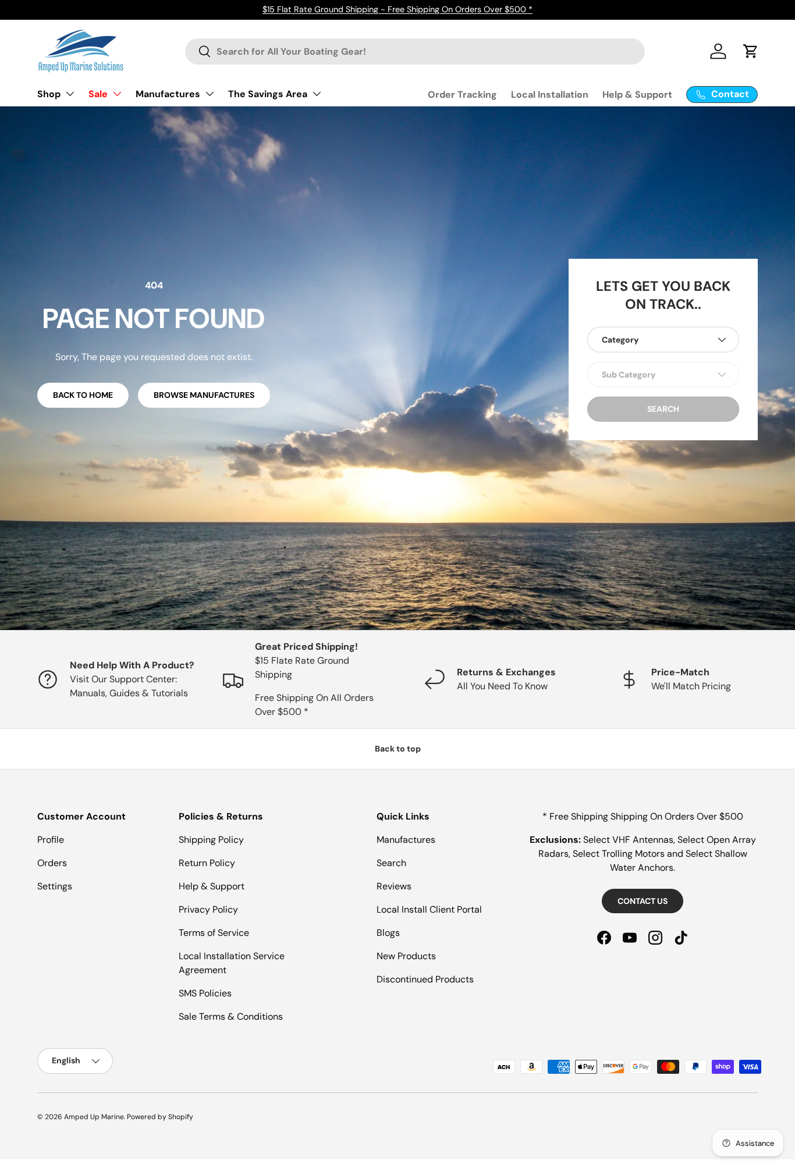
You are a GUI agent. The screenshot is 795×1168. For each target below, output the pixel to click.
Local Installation (549, 94)
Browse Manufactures (204, 395)
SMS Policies (205, 993)
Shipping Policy (211, 840)
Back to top (398, 748)
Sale (98, 94)
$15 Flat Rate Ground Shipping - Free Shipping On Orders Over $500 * (397, 9)
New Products (406, 956)
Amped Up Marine (94, 1116)
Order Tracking (462, 94)
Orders (52, 863)
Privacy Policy (208, 909)
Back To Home (83, 395)
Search (391, 863)
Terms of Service (214, 933)
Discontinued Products (425, 979)
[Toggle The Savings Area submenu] (317, 94)
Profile (50, 840)
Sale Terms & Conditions (231, 1016)
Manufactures (168, 94)
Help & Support (637, 94)
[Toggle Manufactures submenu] (210, 94)
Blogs (388, 933)
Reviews (394, 886)
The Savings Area (267, 94)
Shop (49, 94)
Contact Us (642, 901)
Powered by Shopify (160, 1116)
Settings (54, 886)
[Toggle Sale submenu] (117, 94)
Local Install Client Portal (429, 909)
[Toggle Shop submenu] (70, 94)
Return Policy (207, 863)
